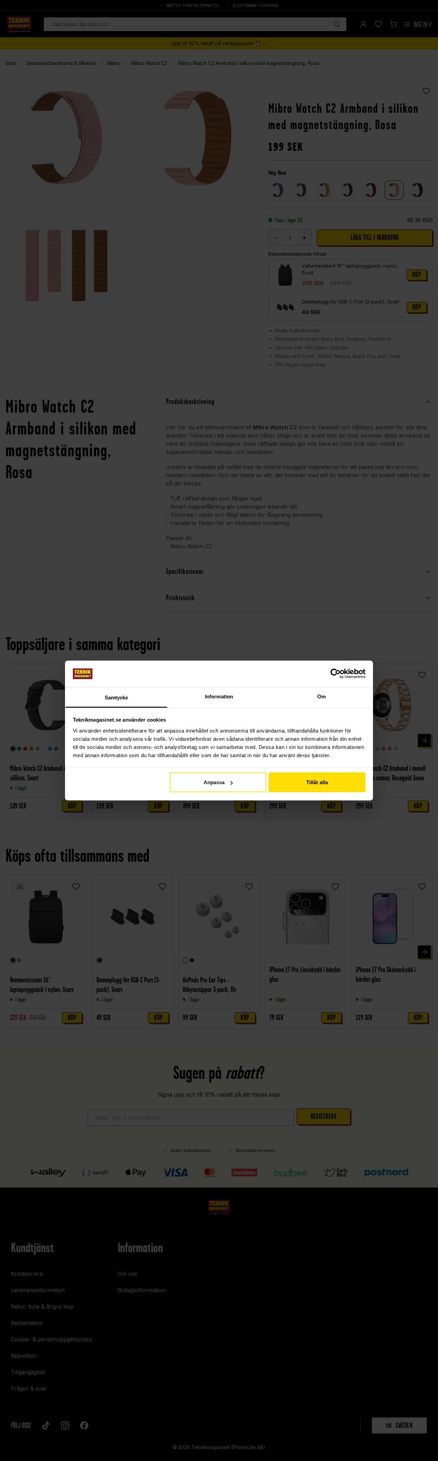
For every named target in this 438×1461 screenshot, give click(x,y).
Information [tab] (219, 696)
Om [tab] (321, 696)
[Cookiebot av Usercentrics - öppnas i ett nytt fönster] (335, 674)
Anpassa (214, 782)
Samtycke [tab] (116, 697)
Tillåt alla (317, 782)
